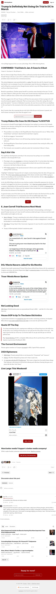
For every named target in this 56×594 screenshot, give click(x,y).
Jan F (4, 496)
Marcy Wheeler (8, 217)
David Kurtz (4, 15)
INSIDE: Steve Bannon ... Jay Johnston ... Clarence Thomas (15, 552)
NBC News (4, 309)
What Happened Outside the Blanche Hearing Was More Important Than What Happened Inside (23, 531)
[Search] (53, 526)
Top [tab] (3, 526)
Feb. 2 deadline (49, 177)
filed (27, 270)
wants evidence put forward (18, 175)
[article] (28, 534)
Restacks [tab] (11, 483)
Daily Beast (7, 224)
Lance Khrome (6, 505)
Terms (29, 583)
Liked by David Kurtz (9, 498)
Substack (21, 591)
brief (20, 124)
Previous (6, 472)
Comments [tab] (4, 483)
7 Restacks (18, 462)
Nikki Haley (7, 355)
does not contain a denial (39, 184)
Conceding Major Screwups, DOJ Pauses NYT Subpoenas (18, 541)
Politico (6, 358)
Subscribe (46, 2)
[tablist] (7, 483)
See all (4, 559)
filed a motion (11, 168)
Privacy (25, 583)
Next (50, 472)
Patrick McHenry (10, 338)
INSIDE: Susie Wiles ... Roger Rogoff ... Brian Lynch (13, 534)
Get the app (35, 587)
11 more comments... (5, 519)
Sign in (52, 2)
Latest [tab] (6, 526)
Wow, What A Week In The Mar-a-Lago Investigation (17, 550)
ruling (29, 82)
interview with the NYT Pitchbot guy (16, 360)
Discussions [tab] (12, 526)
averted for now (21, 319)
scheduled (18, 161)
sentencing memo (35, 270)
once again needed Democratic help (18, 321)
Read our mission (35, 451)
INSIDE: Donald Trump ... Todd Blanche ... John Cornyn (14, 543)
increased (24, 348)
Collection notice (35, 583)
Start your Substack (24, 587)
